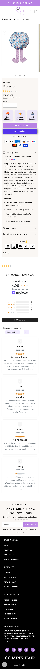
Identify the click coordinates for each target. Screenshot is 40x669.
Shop (6, 545)
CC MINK (22, 665)
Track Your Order (11, 559)
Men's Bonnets (10, 618)
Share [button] (7, 253)
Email (6, 525)
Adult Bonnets (10, 600)
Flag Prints (9, 609)
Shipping (5, 97)
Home (6, 19)
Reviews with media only (13, 328)
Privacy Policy (10, 577)
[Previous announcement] (3, 3)
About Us (8, 550)
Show (22, 332)
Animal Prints (10, 604)
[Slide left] (15, 75)
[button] (3, 11)
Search (7, 573)
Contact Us (9, 555)
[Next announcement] (37, 3)
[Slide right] (24, 75)
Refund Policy (10, 582)
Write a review (21, 320)
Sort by (3, 332)
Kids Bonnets (15, 19)
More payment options (20, 136)
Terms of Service (11, 586)
